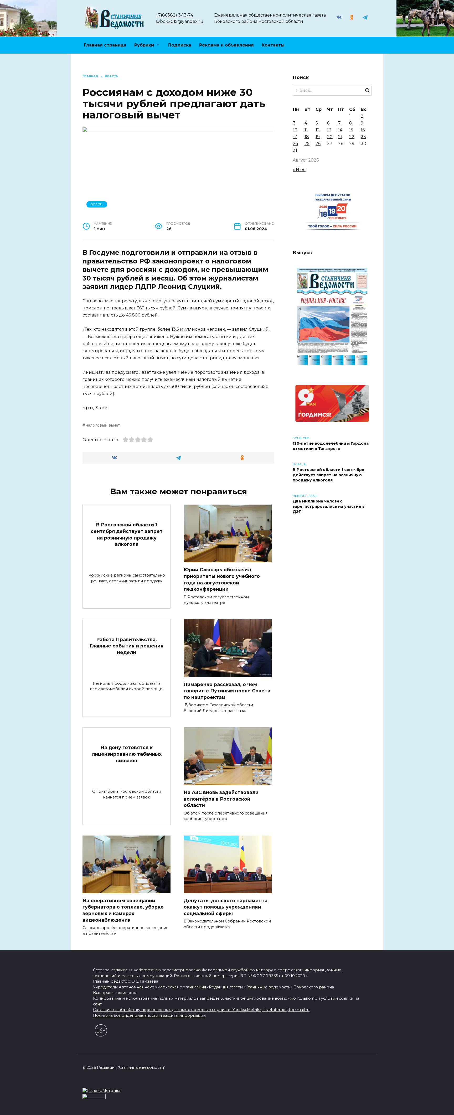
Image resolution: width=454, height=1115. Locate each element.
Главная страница (105, 45)
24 (295, 143)
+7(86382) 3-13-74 (174, 15)
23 (363, 136)
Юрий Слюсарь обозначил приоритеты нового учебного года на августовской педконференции (222, 579)
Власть (97, 204)
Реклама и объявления (226, 45)
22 (351, 136)
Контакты (273, 45)
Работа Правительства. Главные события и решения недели (126, 645)
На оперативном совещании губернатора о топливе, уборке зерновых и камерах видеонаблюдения (123, 910)
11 (306, 129)
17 (295, 136)
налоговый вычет (102, 425)
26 (318, 143)
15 (351, 129)
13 (329, 129)
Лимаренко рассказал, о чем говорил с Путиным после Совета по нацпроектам (227, 690)
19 (318, 136)
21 (340, 136)
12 (318, 129)
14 (340, 129)
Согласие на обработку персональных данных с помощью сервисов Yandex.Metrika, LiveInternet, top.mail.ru (201, 1009)
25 (307, 143)
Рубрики (144, 45)
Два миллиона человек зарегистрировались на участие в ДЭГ (329, 506)
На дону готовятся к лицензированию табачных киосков (127, 754)
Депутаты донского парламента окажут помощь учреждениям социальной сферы (225, 907)
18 (307, 136)
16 (363, 129)
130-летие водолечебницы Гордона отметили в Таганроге (331, 446)
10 (295, 129)
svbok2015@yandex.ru (179, 21)
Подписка (179, 45)
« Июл (299, 169)
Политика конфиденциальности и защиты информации (149, 1015)
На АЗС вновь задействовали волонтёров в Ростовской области (221, 799)
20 (330, 136)
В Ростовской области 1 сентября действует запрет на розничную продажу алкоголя (127, 534)
